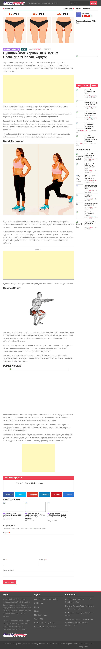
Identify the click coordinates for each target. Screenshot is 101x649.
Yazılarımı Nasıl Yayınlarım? (44, 623)
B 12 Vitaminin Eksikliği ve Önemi (78, 613)
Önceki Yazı (9, 9)
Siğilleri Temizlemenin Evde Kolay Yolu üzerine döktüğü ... (57, 516)
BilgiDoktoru (40, 643)
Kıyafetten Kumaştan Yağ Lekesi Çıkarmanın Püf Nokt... (91, 138)
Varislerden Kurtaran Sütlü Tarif (90, 91)
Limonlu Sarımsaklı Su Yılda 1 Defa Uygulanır (91, 213)
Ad (5, 559)
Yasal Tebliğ (38, 619)
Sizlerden (46, 3)
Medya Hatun (37, 49)
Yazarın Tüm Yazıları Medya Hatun (30, 483)
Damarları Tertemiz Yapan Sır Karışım (79, 606)
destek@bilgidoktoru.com (70, 643)
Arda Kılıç (91, 159)
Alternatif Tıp (34, 3)
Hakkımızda (38, 603)
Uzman (55, 3)
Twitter (21, 494)
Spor (24, 49)
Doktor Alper (92, 217)
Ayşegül (91, 171)
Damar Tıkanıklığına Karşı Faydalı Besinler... (91, 102)
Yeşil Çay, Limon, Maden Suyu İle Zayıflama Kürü (90, 177)
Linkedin (46, 494)
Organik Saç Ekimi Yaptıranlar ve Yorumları (90, 223)
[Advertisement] (38, 89)
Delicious (69, 494)
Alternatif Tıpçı (93, 180)
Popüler (86, 85)
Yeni (79, 85)
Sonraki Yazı (68, 9)
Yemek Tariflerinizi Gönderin (45, 627)
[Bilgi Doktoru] (14, 4)
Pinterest (57, 494)
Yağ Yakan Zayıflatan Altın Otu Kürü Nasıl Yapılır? (91, 187)
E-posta (42, 559)
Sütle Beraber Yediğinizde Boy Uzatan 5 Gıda (90, 113)
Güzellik (91, 227)
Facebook (9, 494)
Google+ (33, 494)
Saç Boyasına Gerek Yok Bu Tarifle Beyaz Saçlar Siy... (89, 125)
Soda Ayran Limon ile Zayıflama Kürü (91, 204)
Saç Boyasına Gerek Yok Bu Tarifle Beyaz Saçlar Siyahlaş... (35, 516)
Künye (36, 611)
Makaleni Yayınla (40, 615)
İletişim (37, 607)
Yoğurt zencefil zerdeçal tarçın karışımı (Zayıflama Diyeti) (90, 166)
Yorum (6, 533)
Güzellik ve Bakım (11, 49)
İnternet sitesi (8, 570)
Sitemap (85, 643)
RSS (91, 643)
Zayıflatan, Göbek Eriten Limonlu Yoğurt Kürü (90, 155)
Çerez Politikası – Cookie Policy (46, 599)
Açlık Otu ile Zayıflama (88, 195)
